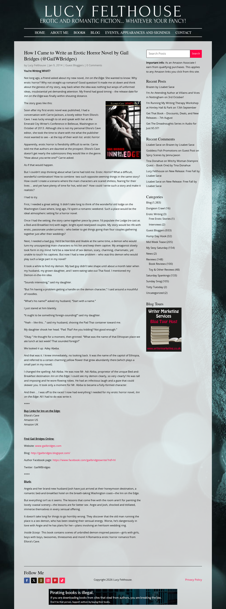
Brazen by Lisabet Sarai (160, 87)
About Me (59, 32)
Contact (183, 32)
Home (40, 32)
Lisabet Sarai (154, 145)
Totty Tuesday (154, 287)
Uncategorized (155, 293)
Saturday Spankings (158, 275)
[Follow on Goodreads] (41, 580)
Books (79, 32)
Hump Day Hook (156, 236)
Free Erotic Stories (160, 219)
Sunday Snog (154, 281)
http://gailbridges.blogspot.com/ (50, 453)
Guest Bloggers (74, 65)
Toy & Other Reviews (161, 269)
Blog (95, 32)
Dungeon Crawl (155, 208)
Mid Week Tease (156, 242)
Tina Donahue (154, 161)
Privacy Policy (193, 580)
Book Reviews (157, 264)
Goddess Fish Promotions (161, 150)
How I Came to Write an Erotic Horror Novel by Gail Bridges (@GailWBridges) (76, 55)
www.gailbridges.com (48, 446)
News (149, 253)
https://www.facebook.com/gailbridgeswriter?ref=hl (84, 460)
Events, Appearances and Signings (137, 32)
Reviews (151, 259)
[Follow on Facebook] (27, 580)
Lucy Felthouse (37, 65)
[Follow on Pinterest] (55, 580)
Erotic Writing (154, 214)
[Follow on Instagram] (48, 580)
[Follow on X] (34, 580)
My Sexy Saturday (157, 248)
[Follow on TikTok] (62, 580)
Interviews (155, 224)
